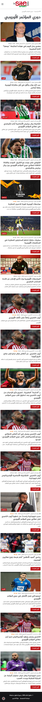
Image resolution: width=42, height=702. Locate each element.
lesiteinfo (37, 351)
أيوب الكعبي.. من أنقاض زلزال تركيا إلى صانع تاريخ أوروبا (22, 355)
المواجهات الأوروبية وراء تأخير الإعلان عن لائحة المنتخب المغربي (21, 280)
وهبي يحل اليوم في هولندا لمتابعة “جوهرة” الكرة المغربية (22, 48)
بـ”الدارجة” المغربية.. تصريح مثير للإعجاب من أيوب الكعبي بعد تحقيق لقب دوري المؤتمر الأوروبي (22, 395)
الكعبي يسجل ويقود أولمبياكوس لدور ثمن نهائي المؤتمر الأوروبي (23, 638)
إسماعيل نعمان (35, 44)
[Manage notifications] (3, 698)
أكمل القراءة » (35, 58)
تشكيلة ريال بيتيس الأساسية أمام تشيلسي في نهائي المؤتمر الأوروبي (22, 125)
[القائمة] (2, 5)
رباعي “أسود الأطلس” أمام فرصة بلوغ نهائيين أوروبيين (21, 559)
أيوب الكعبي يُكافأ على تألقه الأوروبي (25, 317)
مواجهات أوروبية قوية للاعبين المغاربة (24, 204)
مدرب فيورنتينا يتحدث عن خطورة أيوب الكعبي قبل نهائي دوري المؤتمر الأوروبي (21, 518)
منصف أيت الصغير (34, 121)
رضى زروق (36, 202)
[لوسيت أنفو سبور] (21, 4)
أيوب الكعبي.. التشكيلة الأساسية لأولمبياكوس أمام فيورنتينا (21, 477)
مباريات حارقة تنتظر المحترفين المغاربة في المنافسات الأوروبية (22, 242)
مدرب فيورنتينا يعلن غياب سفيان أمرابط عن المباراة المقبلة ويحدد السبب (22, 677)
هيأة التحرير (15, 698)
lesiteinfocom (36, 315)
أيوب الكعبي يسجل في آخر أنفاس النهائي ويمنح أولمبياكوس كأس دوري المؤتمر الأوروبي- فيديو (21, 437)
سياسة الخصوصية (25, 698)
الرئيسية (36, 11)
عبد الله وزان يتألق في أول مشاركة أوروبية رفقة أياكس (23, 87)
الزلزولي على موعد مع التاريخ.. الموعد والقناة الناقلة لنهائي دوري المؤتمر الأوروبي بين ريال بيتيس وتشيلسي (22, 165)
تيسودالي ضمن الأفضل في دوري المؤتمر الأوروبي (24, 597)
